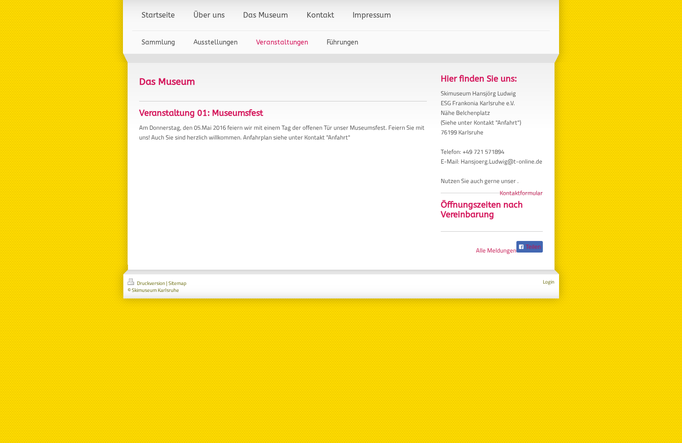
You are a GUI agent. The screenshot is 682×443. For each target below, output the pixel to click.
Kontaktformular (521, 192)
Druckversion (151, 283)
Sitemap (177, 283)
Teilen (532, 247)
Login (548, 281)
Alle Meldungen (496, 250)
